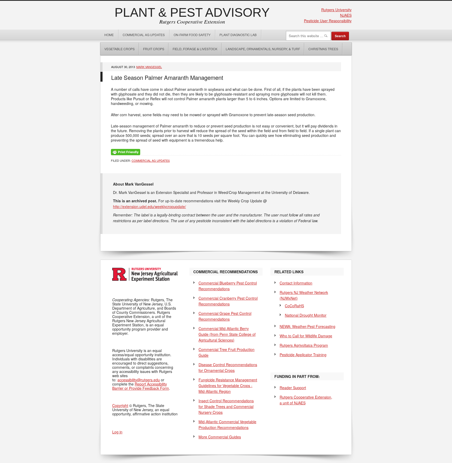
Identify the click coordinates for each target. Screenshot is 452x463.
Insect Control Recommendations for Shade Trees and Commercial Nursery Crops (226, 406)
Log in (117, 431)
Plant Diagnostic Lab (238, 34)
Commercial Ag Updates (144, 34)
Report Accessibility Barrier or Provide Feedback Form (140, 386)
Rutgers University (336, 9)
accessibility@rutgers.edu (138, 379)
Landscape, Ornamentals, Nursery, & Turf (263, 49)
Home (109, 34)
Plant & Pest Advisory (192, 12)
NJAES (346, 15)
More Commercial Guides (220, 436)
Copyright (120, 405)
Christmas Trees (323, 49)
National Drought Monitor (305, 315)
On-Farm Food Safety (192, 34)
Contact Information (296, 283)
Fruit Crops (153, 49)
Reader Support (293, 387)
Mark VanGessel (149, 67)
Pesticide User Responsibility (328, 20)
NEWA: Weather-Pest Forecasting (307, 326)
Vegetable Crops (117, 49)
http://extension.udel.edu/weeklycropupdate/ (149, 206)
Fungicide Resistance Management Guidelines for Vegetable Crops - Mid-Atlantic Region (228, 385)
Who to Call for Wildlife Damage (306, 335)
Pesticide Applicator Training (303, 354)
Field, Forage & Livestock (195, 49)
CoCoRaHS (294, 305)
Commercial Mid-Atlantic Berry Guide (227, 334)
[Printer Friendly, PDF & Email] (125, 151)
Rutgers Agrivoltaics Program (304, 345)
